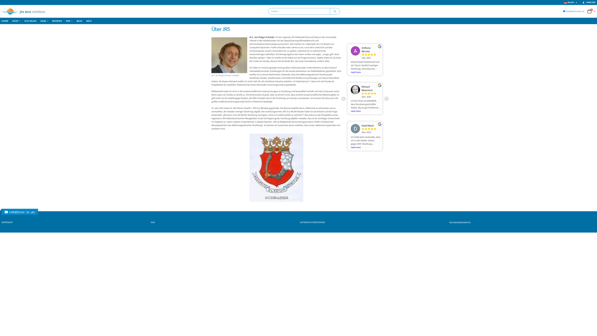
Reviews (57, 21)
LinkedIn (235, 75)
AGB (153, 222)
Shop (15, 21)
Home (5, 21)
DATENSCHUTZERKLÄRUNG (312, 222)
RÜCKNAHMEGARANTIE (460, 222)
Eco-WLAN (30, 21)
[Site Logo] (23, 11)
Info (89, 21)
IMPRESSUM (7, 222)
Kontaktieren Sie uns (575, 11)
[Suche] (335, 11)
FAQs (43, 21)
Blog (79, 21)
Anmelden (590, 2)
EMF (68, 21)
